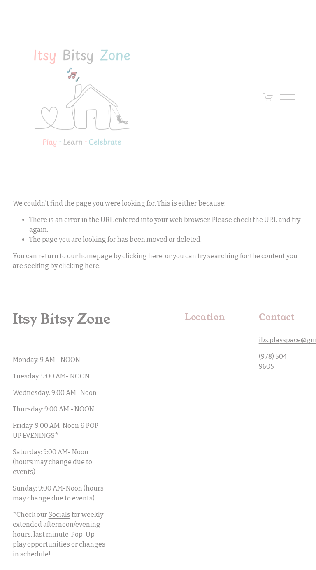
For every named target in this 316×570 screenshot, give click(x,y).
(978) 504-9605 (274, 361)
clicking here (142, 256)
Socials (59, 515)
